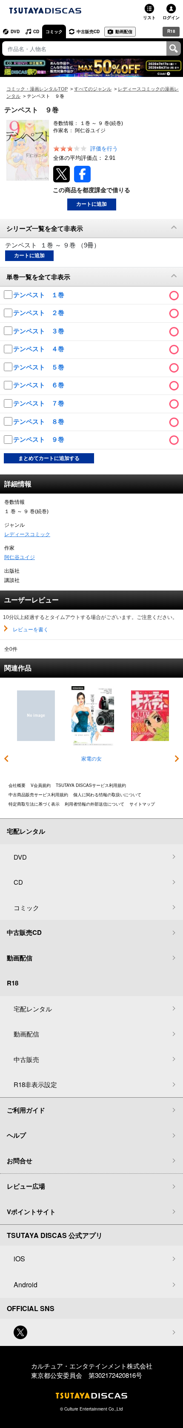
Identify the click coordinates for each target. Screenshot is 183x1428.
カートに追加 (91, 204)
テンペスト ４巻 (39, 348)
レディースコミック (27, 534)
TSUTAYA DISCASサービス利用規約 (91, 785)
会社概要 (17, 785)
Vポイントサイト (31, 1211)
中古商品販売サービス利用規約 (38, 795)
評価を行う (104, 148)
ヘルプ (16, 1135)
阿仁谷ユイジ (19, 557)
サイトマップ (142, 804)
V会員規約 (41, 785)
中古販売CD (88, 31)
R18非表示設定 (35, 1084)
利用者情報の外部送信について (94, 804)
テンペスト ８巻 (39, 421)
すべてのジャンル (93, 88)
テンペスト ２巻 (39, 312)
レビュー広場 (26, 1186)
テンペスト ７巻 (39, 403)
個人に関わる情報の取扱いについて (107, 795)
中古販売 (26, 1059)
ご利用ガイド (26, 1110)
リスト (149, 17)
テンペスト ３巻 (39, 331)
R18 (171, 31)
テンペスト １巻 (39, 294)
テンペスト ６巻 (39, 385)
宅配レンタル (33, 1008)
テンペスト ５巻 (39, 367)
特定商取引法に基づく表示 (34, 804)
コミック (54, 31)
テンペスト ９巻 (39, 439)
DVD (15, 31)
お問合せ (19, 1160)
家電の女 (91, 759)
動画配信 (123, 31)
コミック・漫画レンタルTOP (37, 88)
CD (36, 31)
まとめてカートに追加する (49, 458)
